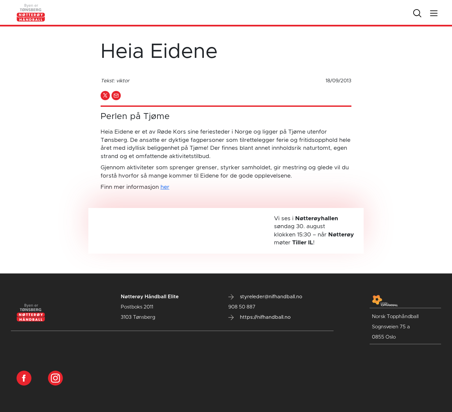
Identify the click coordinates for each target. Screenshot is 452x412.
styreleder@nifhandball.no (270, 296)
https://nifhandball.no (265, 317)
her (164, 187)
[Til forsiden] (31, 12)
